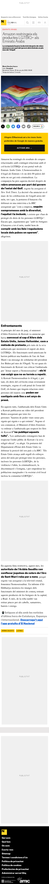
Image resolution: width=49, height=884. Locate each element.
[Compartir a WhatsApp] (8, 126)
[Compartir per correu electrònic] (23, 126)
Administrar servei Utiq (14, 873)
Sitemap (6, 854)
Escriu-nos (7, 850)
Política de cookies (11, 865)
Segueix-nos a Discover (11, 17)
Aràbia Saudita (8, 630)
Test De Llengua (29, 17)
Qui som (6, 838)
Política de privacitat (12, 862)
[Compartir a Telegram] (13, 126)
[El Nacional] (3, 22)
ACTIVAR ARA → (24, 148)
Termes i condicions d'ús (15, 858)
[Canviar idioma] (39, 22)
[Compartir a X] (3, 126)
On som (6, 846)
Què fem (6, 842)
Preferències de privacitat (15, 869)
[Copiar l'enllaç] (29, 126)
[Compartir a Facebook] (18, 126)
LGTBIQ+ (20, 630)
